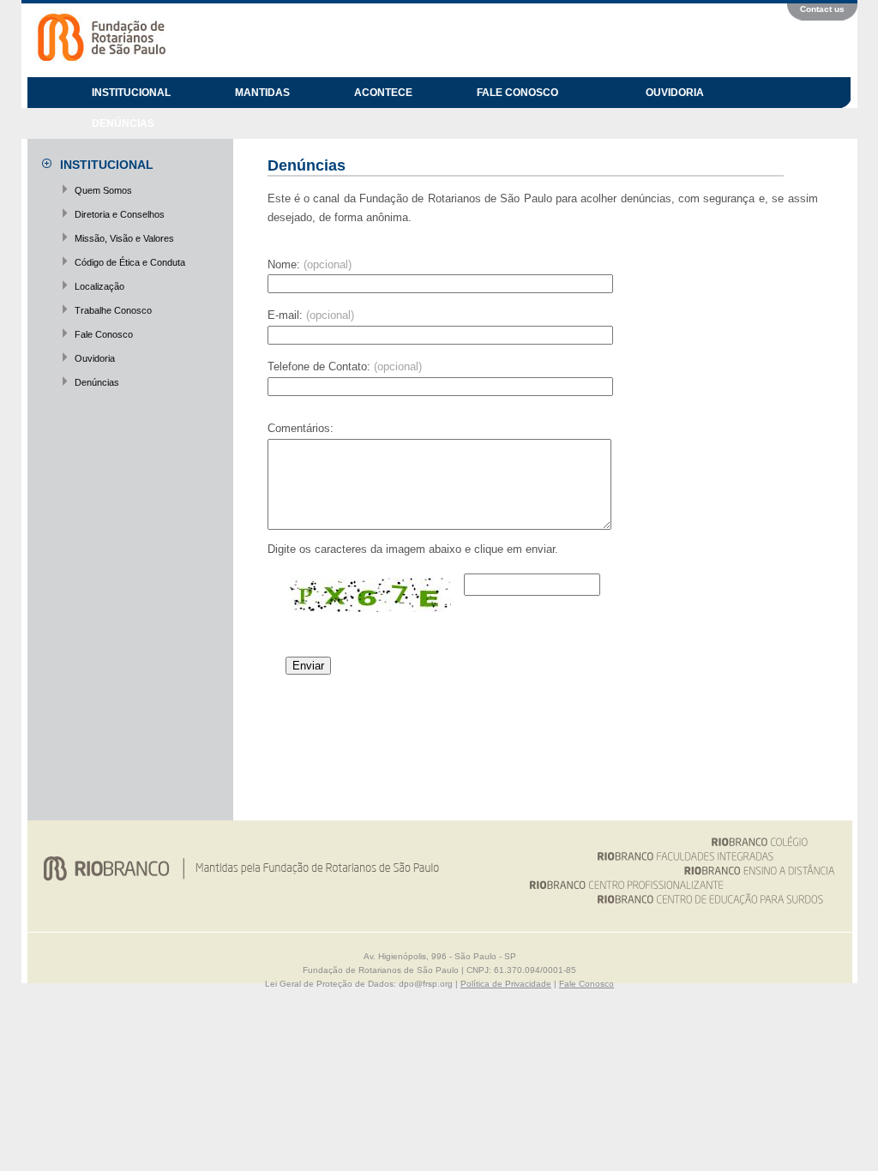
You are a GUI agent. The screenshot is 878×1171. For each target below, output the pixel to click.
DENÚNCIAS (123, 123)
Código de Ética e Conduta (130, 262)
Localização (99, 286)
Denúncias (97, 382)
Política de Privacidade (505, 983)
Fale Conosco (104, 334)
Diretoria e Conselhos (120, 214)
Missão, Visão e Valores (124, 238)
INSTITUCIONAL (131, 92)
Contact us (822, 9)
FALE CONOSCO (517, 92)
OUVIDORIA (675, 92)
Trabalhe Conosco (113, 310)
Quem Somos (103, 190)
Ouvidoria (95, 358)
